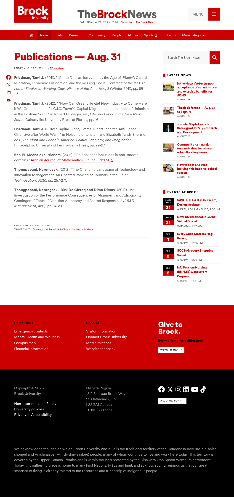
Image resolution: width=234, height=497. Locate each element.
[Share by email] (9, 99)
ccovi (45, 229)
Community (97, 35)
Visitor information (101, 331)
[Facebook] (161, 389)
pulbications (87, 229)
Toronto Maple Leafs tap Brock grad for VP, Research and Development (197, 128)
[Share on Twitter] (8, 84)
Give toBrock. (170, 328)
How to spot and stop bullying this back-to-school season (197, 169)
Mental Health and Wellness (37, 337)
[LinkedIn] (186, 389)
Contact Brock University (106, 337)
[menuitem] (204, 14)
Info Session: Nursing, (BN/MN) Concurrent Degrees (192, 271)
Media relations (98, 343)
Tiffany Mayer (57, 68)
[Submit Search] (215, 57)
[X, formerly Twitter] (170, 389)
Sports (148, 35)
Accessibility (41, 414)
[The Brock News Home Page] (117, 14)
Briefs (58, 35)
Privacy (20, 414)
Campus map (25, 343)
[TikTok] (203, 389)
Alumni (133, 35)
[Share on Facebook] (8, 77)
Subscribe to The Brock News (137, 22)
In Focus (170, 35)
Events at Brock (183, 192)
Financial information (31, 349)
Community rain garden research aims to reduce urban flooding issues (194, 148)
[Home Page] (31, 35)
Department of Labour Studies (64, 229)
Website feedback (100, 349)
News (44, 35)
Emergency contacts (31, 331)
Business (37, 229)
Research (75, 35)
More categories (194, 35)
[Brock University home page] (33, 11)
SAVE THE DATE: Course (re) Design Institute (197, 202)
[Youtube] (194, 389)
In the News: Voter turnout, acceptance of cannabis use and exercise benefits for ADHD (197, 89)
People (117, 35)
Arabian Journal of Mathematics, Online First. (70, 160)
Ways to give (169, 350)
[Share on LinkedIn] (9, 92)
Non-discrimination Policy (35, 403)
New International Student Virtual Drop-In (196, 219)
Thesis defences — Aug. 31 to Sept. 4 (196, 110)
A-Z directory (170, 400)
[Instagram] (178, 389)
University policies (29, 409)
